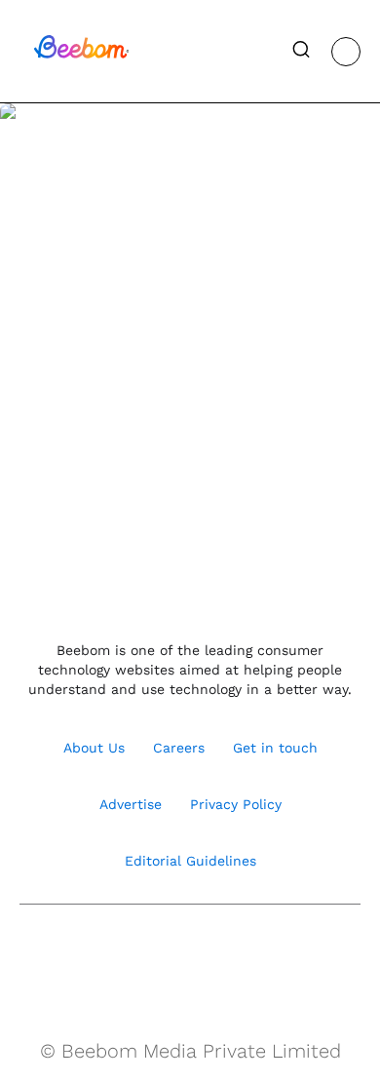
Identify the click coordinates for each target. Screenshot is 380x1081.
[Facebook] (85, 953)
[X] (295, 953)
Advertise (130, 804)
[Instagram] (127, 953)
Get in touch (275, 747)
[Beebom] (81, 56)
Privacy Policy (236, 804)
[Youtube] (169, 953)
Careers (179, 747)
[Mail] (253, 953)
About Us (94, 747)
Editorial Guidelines (190, 861)
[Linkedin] (211, 953)
